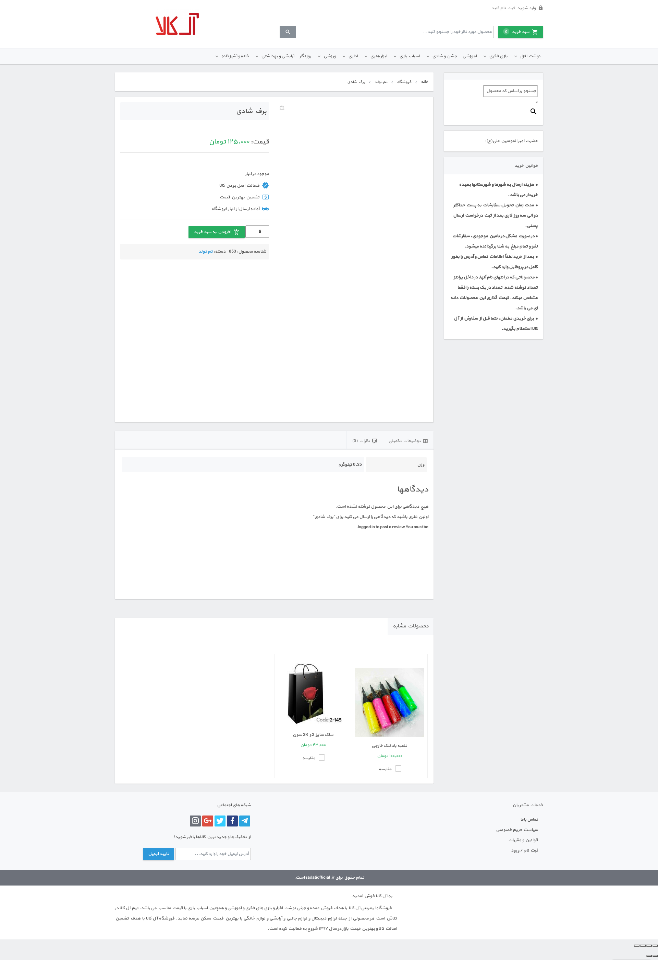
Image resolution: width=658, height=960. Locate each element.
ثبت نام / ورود (524, 850)
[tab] (408, 440)
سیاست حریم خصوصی (517, 829)
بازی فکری (498, 56)
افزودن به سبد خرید (212, 232)
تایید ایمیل (158, 854)
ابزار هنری (378, 56)
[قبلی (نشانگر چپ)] (655, 956)
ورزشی (330, 56)
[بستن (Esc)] (636, 946)
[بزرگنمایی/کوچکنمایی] (655, 946)
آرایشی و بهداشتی (277, 56)
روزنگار (305, 56)
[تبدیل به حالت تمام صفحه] (649, 946)
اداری (353, 56)
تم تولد (381, 82)
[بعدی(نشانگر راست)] (649, 956)
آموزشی (469, 56)
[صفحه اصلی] (177, 23)
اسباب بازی (409, 56)
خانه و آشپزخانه (235, 56)
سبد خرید (517, 31)
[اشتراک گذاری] (643, 946)
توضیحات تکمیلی (404, 441)
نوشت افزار (530, 56)
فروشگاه (404, 82)
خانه (424, 82)
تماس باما (529, 819)
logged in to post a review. (380, 527)
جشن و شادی (444, 56)
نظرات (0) (361, 441)
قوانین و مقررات (523, 840)
